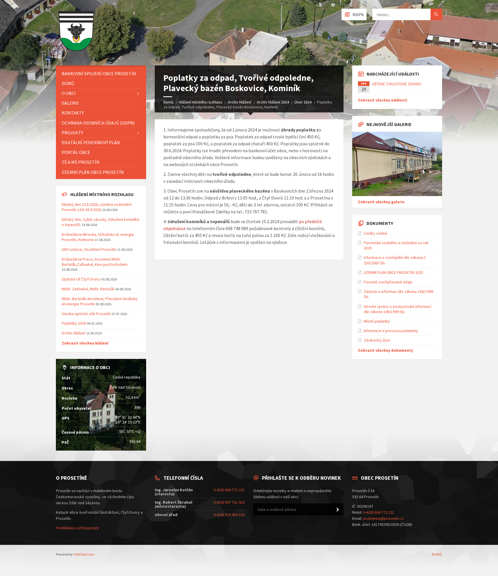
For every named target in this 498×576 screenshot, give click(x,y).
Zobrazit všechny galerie (381, 201)
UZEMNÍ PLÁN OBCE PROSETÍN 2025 (393, 272)
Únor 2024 (303, 102)
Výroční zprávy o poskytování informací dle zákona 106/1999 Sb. (397, 309)
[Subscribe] (337, 509)
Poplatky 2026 (74, 323)
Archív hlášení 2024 (273, 102)
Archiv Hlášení (239, 102)
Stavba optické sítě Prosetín (86, 313)
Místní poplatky (377, 321)
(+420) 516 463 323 (229, 514)
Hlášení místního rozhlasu (200, 102)
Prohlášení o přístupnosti (77, 527)
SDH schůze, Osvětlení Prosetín (89, 249)
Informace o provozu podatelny (391, 330)
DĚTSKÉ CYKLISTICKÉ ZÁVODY (397, 83)
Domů (168, 102)
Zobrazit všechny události (382, 100)
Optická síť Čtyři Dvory (81, 279)
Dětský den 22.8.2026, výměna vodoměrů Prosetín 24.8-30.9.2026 (97, 207)
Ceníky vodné (375, 233)
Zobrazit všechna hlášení (85, 343)
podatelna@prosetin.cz (383, 518)
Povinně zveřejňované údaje (388, 282)
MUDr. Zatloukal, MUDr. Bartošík (88, 288)
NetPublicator (84, 554)
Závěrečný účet (377, 340)
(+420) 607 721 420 (229, 502)
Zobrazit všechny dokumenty (385, 350)
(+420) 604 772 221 (229, 489)
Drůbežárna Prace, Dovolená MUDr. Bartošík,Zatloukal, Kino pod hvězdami (94, 262)
